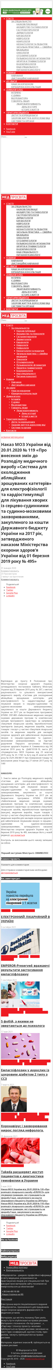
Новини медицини (12, 437)
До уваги (11, 81)
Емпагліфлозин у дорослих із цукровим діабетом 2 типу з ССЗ (25, 1074)
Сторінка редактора (36, 1119)
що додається (18, 835)
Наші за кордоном (22, 84)
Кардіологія (23, 35)
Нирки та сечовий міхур (30, 1116)
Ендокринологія (26, 64)
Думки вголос (14, 89)
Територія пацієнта (17, 112)
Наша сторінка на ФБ (12, 1294)
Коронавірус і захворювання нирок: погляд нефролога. (24, 1128)
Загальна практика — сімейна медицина (32, 355)
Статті (10, 18)
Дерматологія (24, 32)
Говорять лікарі (20, 101)
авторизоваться (9, 872)
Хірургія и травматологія (31, 61)
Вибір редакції (9, 956)
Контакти (12, 123)
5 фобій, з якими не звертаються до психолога (23, 1023)
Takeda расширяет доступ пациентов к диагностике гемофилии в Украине (22, 1176)
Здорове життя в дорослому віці (30, 118)
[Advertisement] (26, 166)
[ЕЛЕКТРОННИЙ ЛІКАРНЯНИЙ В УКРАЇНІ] (20, 907)
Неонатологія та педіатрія (31, 44)
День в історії (29, 106)
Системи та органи (22, 121)
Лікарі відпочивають (28, 104)
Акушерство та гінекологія (32, 27)
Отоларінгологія (26, 55)
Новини (11, 72)
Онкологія (22, 52)
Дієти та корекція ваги (24, 115)
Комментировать (10, 570)
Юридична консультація (26, 86)
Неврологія (22, 38)
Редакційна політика (16, 1267)
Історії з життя (30, 109)
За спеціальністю (21, 21)
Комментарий (8, 1217)
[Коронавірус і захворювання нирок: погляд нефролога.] (14, 1111)
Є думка (16, 95)
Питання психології (28, 69)
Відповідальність (15, 1270)
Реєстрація (6, 1299)
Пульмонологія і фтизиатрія (33, 58)
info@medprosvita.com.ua (33, 1355)
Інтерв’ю (16, 92)
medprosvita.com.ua (34, 1358)
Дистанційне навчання (25, 78)
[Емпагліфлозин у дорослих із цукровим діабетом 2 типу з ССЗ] (20, 1058)
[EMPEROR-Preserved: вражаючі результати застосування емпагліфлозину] (20, 953)
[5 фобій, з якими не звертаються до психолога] (20, 1006)
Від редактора (19, 98)
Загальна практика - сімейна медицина (22, 1011)
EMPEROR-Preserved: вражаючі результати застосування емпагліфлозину (25, 969)
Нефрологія (23, 41)
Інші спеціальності (27, 67)
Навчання (17, 75)
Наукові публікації (27, 24)
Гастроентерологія (27, 30)
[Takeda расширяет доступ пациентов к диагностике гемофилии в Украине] (20, 1162)
